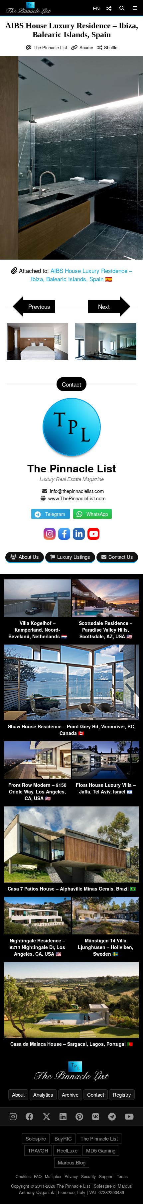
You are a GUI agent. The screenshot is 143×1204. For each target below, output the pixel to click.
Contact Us (120, 556)
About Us (29, 556)
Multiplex (53, 1176)
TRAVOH (38, 1150)
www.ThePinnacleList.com (77, 498)
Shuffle (110, 47)
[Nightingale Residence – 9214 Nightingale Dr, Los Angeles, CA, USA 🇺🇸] (37, 932)
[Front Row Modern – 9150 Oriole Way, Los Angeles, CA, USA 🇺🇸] (37, 776)
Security (88, 1176)
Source (86, 47)
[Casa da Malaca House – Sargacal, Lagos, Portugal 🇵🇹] (71, 1035)
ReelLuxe (67, 1150)
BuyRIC (63, 1138)
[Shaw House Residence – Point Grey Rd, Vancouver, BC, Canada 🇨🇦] (71, 718)
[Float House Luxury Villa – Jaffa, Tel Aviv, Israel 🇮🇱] (105, 776)
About (18, 1094)
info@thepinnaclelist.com (77, 490)
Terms (122, 1176)
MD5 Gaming (100, 1150)
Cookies (23, 1176)
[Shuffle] (109, 8)
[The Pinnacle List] (71, 1071)
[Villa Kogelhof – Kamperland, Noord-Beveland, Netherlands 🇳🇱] (37, 614)
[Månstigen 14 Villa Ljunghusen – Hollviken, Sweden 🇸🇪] (105, 932)
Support (106, 1176)
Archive (70, 1094)
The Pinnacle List (50, 47)
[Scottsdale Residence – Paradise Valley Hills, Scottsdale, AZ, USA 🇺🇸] (105, 614)
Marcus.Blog (71, 1162)
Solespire (36, 1138)
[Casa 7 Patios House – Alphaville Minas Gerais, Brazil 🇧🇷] (71, 880)
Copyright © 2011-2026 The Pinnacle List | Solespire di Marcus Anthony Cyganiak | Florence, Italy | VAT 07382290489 (71, 1189)
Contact (95, 1094)
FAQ (38, 1176)
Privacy (71, 1176)
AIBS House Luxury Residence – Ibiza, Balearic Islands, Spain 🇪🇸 (81, 274)
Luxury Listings (73, 556)
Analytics (43, 1094)
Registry (122, 1094)
